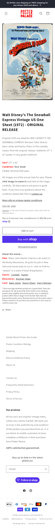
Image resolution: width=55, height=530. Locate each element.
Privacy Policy (12, 391)
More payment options (27, 246)
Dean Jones (15, 282)
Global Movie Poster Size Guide (21, 337)
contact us (36, 193)
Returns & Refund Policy (18, 357)
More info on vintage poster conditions (22, 200)
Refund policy (17, 519)
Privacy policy (31, 519)
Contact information (36, 523)
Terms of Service (14, 398)
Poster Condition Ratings (18, 344)
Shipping (5, 210)
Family (24, 274)
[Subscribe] (45, 469)
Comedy (15, 274)
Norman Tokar (23, 278)
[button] (6, 13)
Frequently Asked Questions (20, 384)
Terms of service (45, 519)
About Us (10, 365)
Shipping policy (19, 523)
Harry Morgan (44, 282)
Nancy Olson (29, 282)
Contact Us (11, 378)
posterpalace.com (25, 515)
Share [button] (8, 309)
